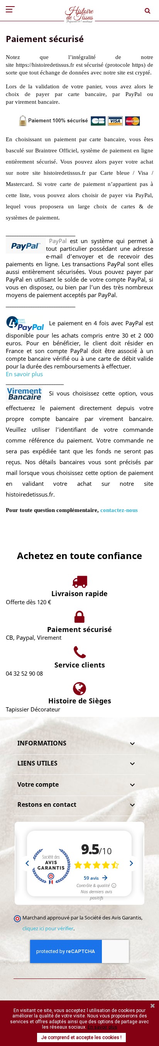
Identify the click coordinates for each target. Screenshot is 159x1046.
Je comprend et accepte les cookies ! (81, 1037)
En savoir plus (24, 374)
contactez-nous (119, 510)
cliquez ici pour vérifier (47, 928)
